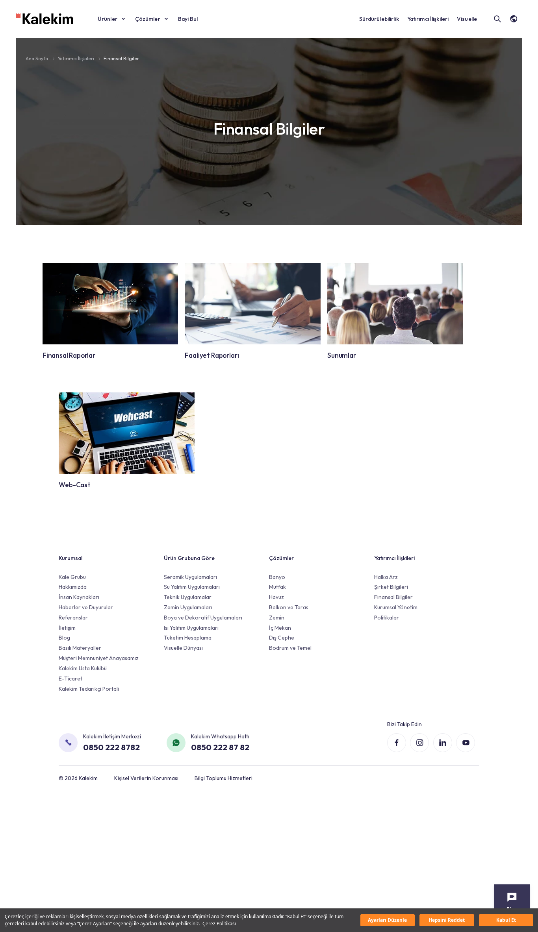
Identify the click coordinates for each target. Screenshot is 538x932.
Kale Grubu (72, 577)
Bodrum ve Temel (290, 647)
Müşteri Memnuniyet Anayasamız (99, 658)
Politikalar (386, 617)
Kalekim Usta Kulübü (83, 668)
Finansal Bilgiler (121, 58)
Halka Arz (386, 577)
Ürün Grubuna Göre (189, 558)
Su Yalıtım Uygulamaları (192, 586)
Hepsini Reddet (447, 920)
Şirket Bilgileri (391, 586)
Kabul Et (506, 920)
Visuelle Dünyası (183, 647)
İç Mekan (280, 627)
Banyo (277, 577)
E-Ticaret (70, 678)
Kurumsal (70, 558)
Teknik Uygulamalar (187, 597)
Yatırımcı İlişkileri (428, 18)
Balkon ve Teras (288, 607)
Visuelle (467, 18)
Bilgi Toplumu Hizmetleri (223, 778)
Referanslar (73, 617)
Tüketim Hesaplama (187, 637)
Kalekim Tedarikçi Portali (89, 688)
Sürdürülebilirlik (379, 18)
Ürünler (107, 18)
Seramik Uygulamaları (190, 577)
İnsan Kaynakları (79, 597)
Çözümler (147, 18)
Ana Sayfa (37, 58)
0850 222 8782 (111, 747)
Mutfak (277, 586)
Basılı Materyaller (80, 647)
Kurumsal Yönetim (395, 607)
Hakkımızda (73, 586)
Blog (64, 637)
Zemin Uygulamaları (188, 607)
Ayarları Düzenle (387, 920)
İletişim (67, 627)
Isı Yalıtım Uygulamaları (191, 627)
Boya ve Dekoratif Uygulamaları (203, 617)
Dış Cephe (281, 637)
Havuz (276, 597)
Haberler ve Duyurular (86, 607)
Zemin (276, 617)
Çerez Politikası (219, 923)
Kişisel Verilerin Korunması (146, 778)
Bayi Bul (188, 18)
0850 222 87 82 (220, 747)
